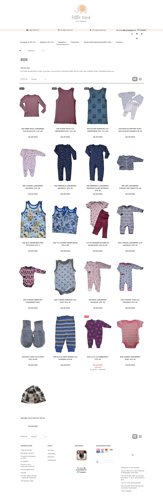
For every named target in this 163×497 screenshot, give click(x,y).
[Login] (136, 38)
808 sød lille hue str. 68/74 (33, 418)
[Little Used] (81, 14)
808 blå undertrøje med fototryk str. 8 (32, 243)
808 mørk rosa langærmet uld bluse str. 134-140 (32, 129)
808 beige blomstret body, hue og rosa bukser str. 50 (130, 129)
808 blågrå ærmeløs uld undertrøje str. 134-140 (97, 129)
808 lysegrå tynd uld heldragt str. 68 (130, 301)
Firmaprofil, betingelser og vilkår (28, 457)
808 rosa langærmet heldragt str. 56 (98, 301)
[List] (140, 79)
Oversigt (23, 472)
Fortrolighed (24, 461)
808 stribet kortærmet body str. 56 (130, 358)
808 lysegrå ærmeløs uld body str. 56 (65, 301)
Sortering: (24, 79)
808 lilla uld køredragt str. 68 (97, 358)
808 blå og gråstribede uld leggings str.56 (65, 358)
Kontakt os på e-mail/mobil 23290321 (28, 465)
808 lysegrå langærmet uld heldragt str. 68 (130, 243)
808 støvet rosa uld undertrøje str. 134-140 (65, 129)
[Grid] (134, 79)
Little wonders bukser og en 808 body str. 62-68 (97, 243)
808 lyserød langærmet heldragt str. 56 (33, 186)
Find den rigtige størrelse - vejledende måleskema (29, 477)
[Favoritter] (136, 33)
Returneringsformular (27, 469)
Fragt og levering (26, 450)
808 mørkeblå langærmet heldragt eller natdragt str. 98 (98, 188)
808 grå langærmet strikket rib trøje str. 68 (130, 186)
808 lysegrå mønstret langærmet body (32, 301)
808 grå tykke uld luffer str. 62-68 (33, 358)
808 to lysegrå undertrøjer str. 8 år (65, 243)
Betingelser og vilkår (27, 453)
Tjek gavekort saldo (27, 481)
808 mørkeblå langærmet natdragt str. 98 (65, 186)
